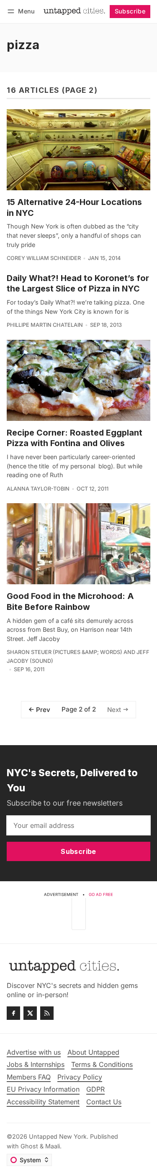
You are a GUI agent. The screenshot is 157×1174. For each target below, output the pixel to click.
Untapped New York (58, 1136)
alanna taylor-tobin (38, 489)
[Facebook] (13, 1013)
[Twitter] (30, 1013)
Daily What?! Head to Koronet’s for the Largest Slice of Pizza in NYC (78, 283)
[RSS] (47, 1013)
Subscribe (130, 11)
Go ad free (101, 894)
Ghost (29, 1146)
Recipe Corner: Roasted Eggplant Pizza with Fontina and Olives (74, 438)
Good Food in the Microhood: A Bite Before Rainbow (70, 601)
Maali (52, 1146)
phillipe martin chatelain (45, 325)
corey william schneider (44, 258)
